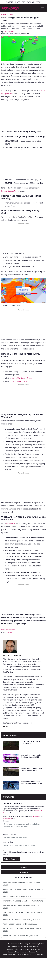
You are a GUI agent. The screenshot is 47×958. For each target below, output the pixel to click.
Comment (6, 821)
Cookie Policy (12, 946)
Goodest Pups (34, 952)
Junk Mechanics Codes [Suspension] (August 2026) (21, 906)
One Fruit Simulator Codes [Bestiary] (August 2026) (31, 756)
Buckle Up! (10, 523)
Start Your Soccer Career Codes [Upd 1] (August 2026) (22, 913)
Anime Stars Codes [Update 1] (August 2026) (21, 919)
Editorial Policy (12, 949)
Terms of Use (24, 949)
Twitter (23, 867)
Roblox (11, 633)
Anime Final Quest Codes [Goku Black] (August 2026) (31, 782)
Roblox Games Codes (10, 191)
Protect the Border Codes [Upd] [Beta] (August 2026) (22, 929)
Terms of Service (7, 818)
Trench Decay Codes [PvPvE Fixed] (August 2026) (31, 769)
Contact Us (15, 944)
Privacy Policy (36, 816)
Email (8, 842)
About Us (6, 944)
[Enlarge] (43, 281)
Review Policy (34, 946)
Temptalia (24, 952)
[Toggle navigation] (43, 8)
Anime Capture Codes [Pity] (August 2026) (20, 924)
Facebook (23, 872)
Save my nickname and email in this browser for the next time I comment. (23, 853)
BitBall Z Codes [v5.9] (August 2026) (17, 896)
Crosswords (28, 2)
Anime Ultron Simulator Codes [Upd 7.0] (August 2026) (23, 890)
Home (3, 14)
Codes (38, 2)
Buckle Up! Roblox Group (21, 378)
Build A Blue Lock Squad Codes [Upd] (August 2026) (21, 883)
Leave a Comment (8, 630)
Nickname (9, 834)
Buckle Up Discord (19, 381)
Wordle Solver (13, 2)
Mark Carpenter (9, 32)
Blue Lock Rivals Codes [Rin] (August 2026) (20, 935)
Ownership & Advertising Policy (32, 944)
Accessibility (35, 949)
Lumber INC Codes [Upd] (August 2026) (30, 743)
